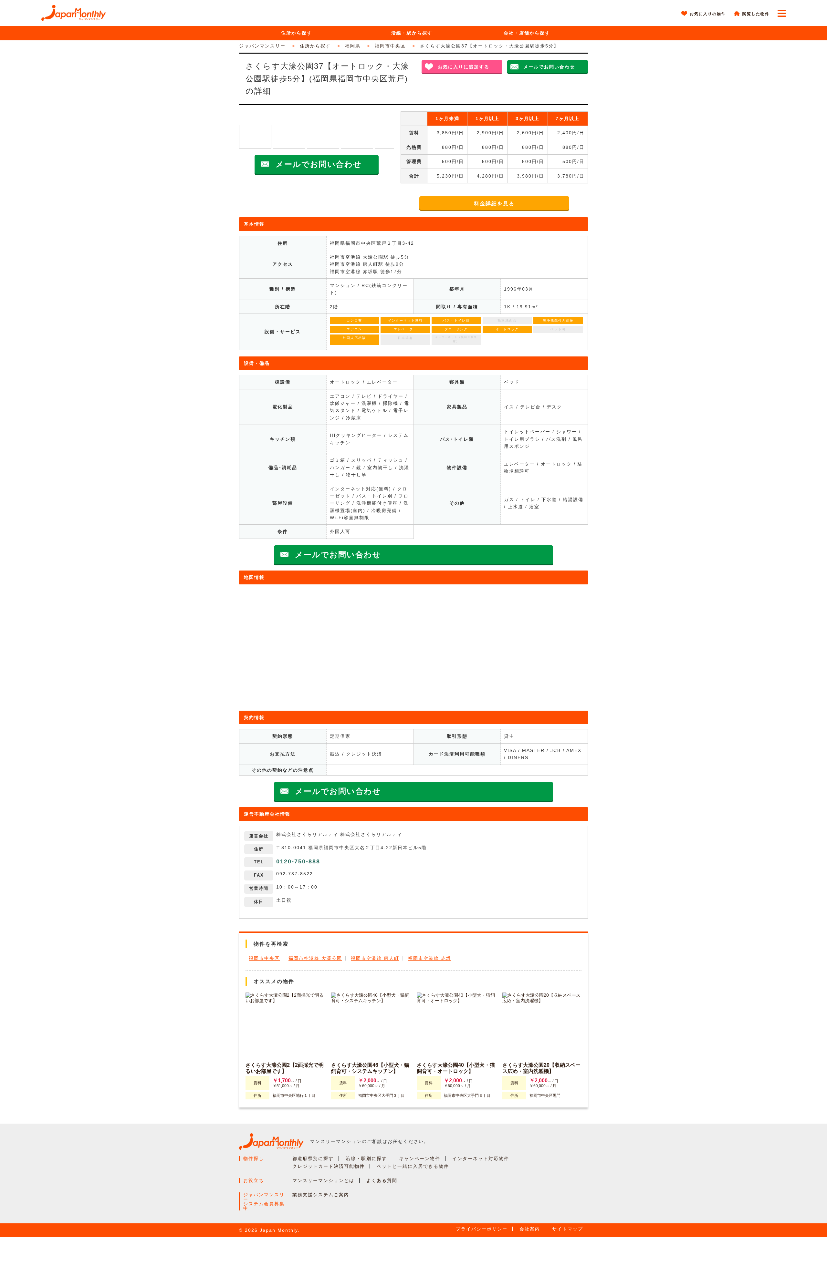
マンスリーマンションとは (323, 1180)
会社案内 (529, 1228)
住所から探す (296, 33)
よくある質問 (381, 1180)
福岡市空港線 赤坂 (429, 958)
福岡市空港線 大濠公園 (315, 958)
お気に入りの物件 (708, 14)
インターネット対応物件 (480, 1158)
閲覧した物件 (755, 14)
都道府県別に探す (313, 1158)
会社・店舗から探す (527, 33)
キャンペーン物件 (419, 1158)
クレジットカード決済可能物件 (328, 1166)
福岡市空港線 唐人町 (375, 958)
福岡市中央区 (264, 958)
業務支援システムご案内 (320, 1194)
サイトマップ (567, 1228)
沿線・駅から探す (412, 33)
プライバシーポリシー (482, 1228)
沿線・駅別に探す (366, 1158)
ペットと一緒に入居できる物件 (413, 1166)
